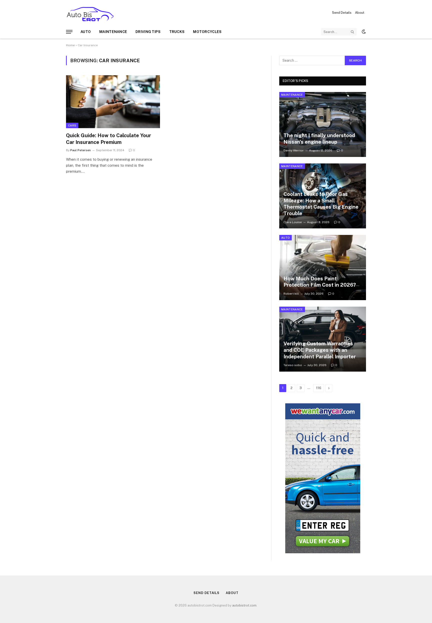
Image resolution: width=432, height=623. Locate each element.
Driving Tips (148, 32)
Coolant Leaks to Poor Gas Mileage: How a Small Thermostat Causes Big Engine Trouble (321, 203)
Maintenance (113, 32)
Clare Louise (293, 222)
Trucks (177, 32)
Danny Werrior (294, 150)
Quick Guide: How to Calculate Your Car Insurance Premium (108, 138)
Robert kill (291, 293)
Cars (72, 125)
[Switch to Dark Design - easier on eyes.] (363, 31)
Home (70, 45)
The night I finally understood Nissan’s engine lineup (319, 138)
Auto (85, 32)
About (359, 12)
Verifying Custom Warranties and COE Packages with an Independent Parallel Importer (320, 350)
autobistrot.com (244, 605)
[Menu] (69, 31)
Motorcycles (207, 32)
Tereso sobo (293, 365)
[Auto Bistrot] (90, 12)
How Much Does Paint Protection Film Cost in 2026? (320, 282)
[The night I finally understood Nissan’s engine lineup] (322, 124)
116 (318, 388)
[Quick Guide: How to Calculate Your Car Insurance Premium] (113, 101)
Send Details (342, 12)
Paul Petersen (80, 150)
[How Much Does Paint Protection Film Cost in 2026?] (322, 267)
